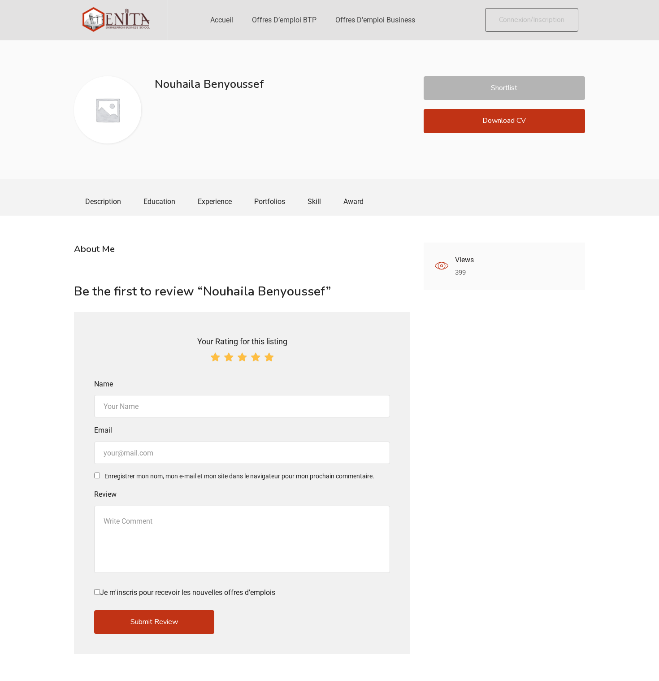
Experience (215, 201)
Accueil (221, 20)
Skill (314, 201)
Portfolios (269, 201)
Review (105, 494)
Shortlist (504, 88)
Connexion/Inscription (531, 20)
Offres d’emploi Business (375, 20)
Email (103, 430)
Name (103, 384)
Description (103, 201)
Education (159, 201)
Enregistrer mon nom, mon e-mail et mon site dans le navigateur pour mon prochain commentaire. (239, 476)
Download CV (504, 121)
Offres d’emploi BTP (284, 20)
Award (353, 201)
